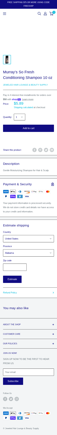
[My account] (45, 13)
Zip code (7, 260)
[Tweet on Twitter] (46, 150)
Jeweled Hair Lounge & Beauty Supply (25, 85)
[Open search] (39, 13)
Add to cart (28, 128)
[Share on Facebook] (34, 150)
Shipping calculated (23, 107)
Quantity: (7, 117)
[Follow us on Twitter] (11, 399)
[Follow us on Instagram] (17, 399)
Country (7, 232)
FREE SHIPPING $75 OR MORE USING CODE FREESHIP (28, 4)
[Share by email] (52, 150)
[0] (51, 13)
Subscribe (13, 381)
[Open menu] (4, 13)
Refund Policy (10, 292)
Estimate (12, 279)
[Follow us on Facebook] (5, 399)
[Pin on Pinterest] (40, 150)
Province (7, 246)
